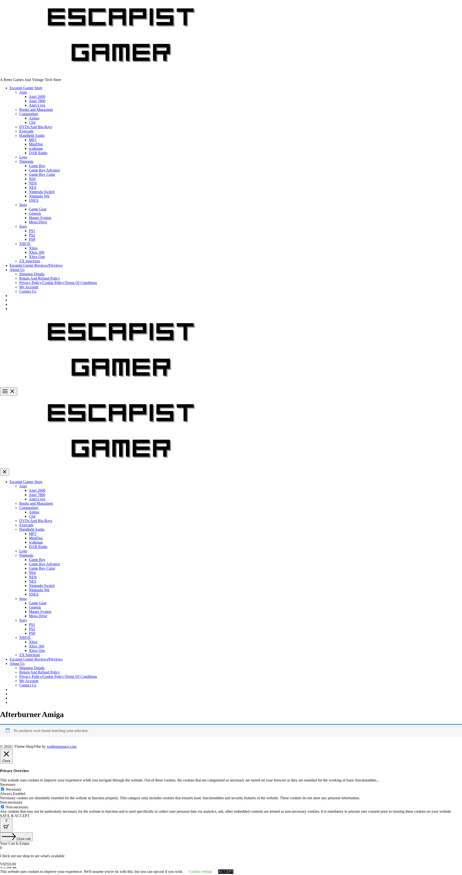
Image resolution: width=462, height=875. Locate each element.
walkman (36, 148)
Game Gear (37, 209)
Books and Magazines (36, 109)
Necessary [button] (8, 784)
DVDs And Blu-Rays (35, 127)
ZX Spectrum (29, 261)
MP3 (32, 140)
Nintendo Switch (42, 192)
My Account (28, 287)
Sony (23, 226)
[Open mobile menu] (8, 391)
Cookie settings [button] (200, 871)
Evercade (26, 131)
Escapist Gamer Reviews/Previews (36, 265)
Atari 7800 (37, 101)
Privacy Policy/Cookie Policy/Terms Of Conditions (58, 283)
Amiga (34, 118)
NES (32, 187)
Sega (23, 205)
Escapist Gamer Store (26, 88)
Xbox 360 (36, 252)
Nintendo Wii (39, 196)
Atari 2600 (37, 96)
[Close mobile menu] (4, 472)
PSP (32, 239)
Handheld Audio (32, 135)
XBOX (25, 244)
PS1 (32, 231)
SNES (33, 200)
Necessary (13, 789)
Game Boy (37, 166)
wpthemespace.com (62, 746)
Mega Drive (38, 222)
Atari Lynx (37, 105)
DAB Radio (38, 153)
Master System (40, 218)
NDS (33, 183)
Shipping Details (32, 274)
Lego (23, 157)
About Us (17, 270)
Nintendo (26, 161)
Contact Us (27, 291)
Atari (23, 92)
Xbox (33, 248)
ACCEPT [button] (225, 871)
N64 (32, 179)
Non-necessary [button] (11, 802)
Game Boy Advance (44, 170)
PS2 (32, 235)
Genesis (35, 213)
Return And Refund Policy (39, 278)
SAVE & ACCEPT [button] (15, 816)
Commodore (28, 114)
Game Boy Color (42, 174)
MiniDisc (36, 144)
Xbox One (37, 257)
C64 (32, 122)
